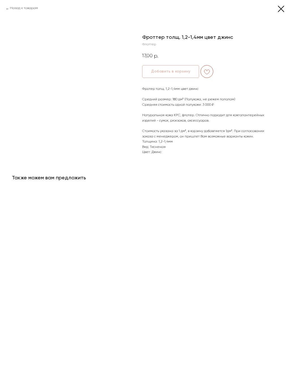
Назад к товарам (24, 8)
